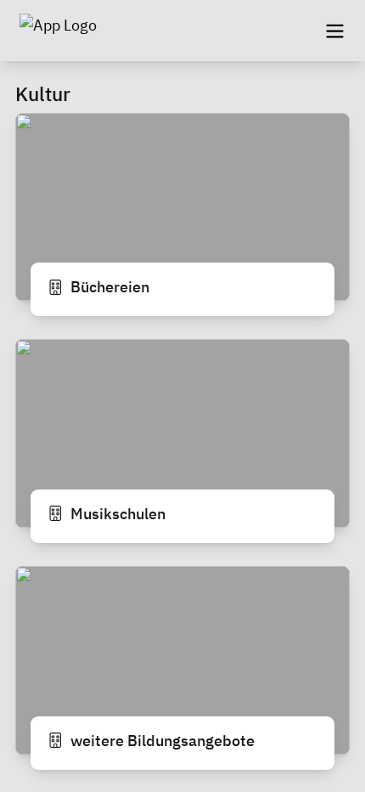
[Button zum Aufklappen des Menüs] (334, 30)
